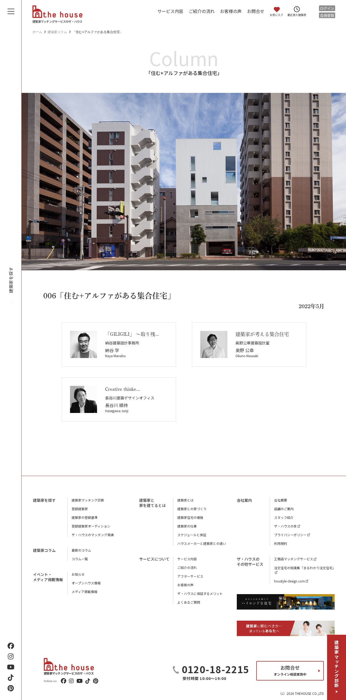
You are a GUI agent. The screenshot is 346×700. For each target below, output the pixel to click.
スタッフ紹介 (284, 517)
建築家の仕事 (187, 526)
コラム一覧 (80, 558)
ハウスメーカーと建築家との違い (201, 543)
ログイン (327, 8)
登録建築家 (80, 508)
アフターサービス (190, 576)
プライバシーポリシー (290, 534)
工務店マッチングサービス (293, 558)
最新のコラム (81, 550)
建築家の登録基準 (85, 517)
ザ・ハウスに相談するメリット (200, 593)
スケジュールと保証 (191, 534)
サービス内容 (170, 11)
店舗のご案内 (284, 508)
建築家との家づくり (192, 508)
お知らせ (78, 574)
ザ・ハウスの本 (285, 526)
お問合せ (255, 11)
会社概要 (280, 500)
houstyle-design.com (289, 581)
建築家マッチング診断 (336, 664)
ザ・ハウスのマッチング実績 (93, 534)
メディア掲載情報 (84, 591)
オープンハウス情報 (86, 583)
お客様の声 (231, 11)
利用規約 (280, 543)
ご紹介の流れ (202, 11)
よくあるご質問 (188, 602)
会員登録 (327, 15)
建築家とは (185, 500)
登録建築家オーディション (91, 526)
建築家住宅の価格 (190, 517)
